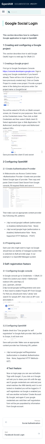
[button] (3, 12)
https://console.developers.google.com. (19, 71)
